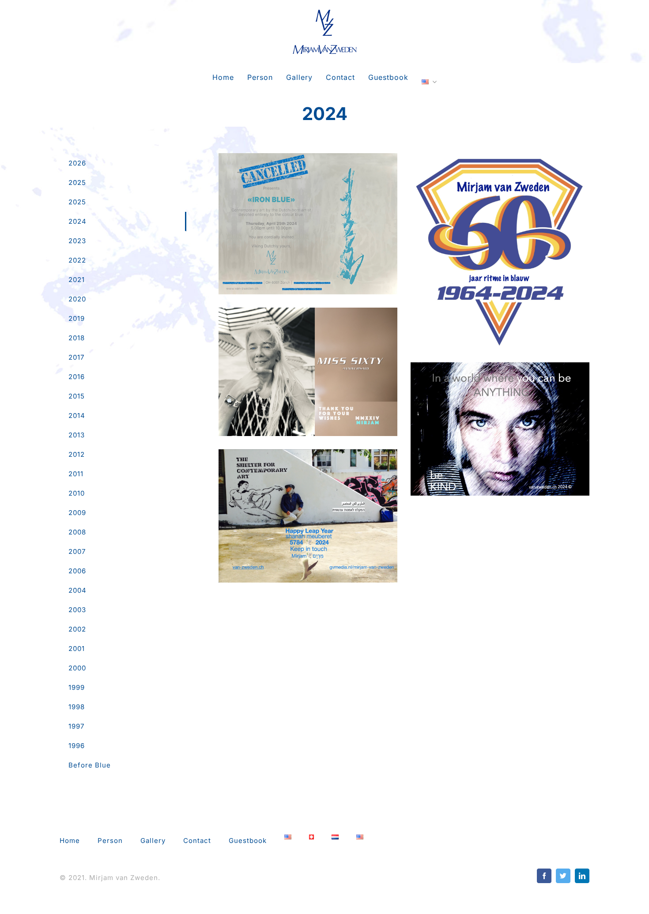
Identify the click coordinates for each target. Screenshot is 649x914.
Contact (197, 840)
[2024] (308, 223)
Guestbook (248, 840)
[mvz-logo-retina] (324, 12)
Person (110, 840)
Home (70, 840)
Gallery (308, 215)
